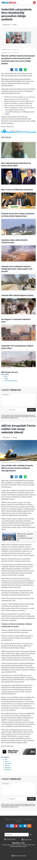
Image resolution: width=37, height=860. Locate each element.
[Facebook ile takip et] (8, 826)
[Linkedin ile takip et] (20, 826)
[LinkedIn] (20, 69)
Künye (13, 819)
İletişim (20, 819)
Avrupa (15, 437)
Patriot (7, 761)
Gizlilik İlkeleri (27, 819)
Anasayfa (7, 819)
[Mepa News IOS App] (27, 839)
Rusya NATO (8, 763)
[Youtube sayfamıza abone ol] (16, 826)
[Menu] (34, 2)
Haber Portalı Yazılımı (20, 855)
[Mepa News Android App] (10, 839)
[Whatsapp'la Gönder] (25, 69)
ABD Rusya (8, 767)
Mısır (6, 376)
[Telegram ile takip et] (25, 826)
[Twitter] (16, 69)
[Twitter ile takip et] (12, 826)
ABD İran (7, 765)
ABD (6, 759)
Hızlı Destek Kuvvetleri (11, 380)
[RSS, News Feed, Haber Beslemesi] (29, 826)
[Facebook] (11, 69)
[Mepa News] (9, 2)
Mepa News (6, 24)
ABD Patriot (8, 770)
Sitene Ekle (18, 821)
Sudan (15, 24)
